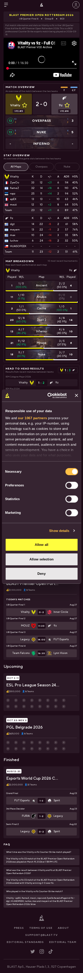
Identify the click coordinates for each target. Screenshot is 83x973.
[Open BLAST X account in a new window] (32, 951)
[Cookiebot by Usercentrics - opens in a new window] (49, 395)
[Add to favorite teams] (24, 105)
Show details (59, 531)
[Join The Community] (75, 4)
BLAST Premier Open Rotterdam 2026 (41, 15)
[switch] (71, 485)
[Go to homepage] (41, 5)
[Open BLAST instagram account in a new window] (41, 951)
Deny (41, 573)
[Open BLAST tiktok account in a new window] (50, 951)
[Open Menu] (6, 5)
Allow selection (41, 559)
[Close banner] (76, 395)
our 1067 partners (32, 418)
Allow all (41, 544)
